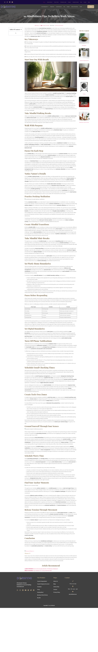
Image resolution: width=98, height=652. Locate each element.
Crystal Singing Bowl (42, 581)
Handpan (84, 45)
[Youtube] (12, 2)
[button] (21, 29)
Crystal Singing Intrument (43, 584)
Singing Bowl (40, 592)
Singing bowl (84, 78)
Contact (55, 589)
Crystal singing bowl (84, 60)
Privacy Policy (56, 592)
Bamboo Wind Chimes (42, 595)
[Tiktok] (4, 2)
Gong (84, 94)
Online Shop (56, 586)
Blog (54, 584)
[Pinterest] (28, 590)
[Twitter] (31, 590)
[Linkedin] (9, 2)
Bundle (39, 597)
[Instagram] (7, 2)
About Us (55, 581)
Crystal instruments (84, 109)
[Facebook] (33, 590)
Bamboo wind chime (84, 122)
